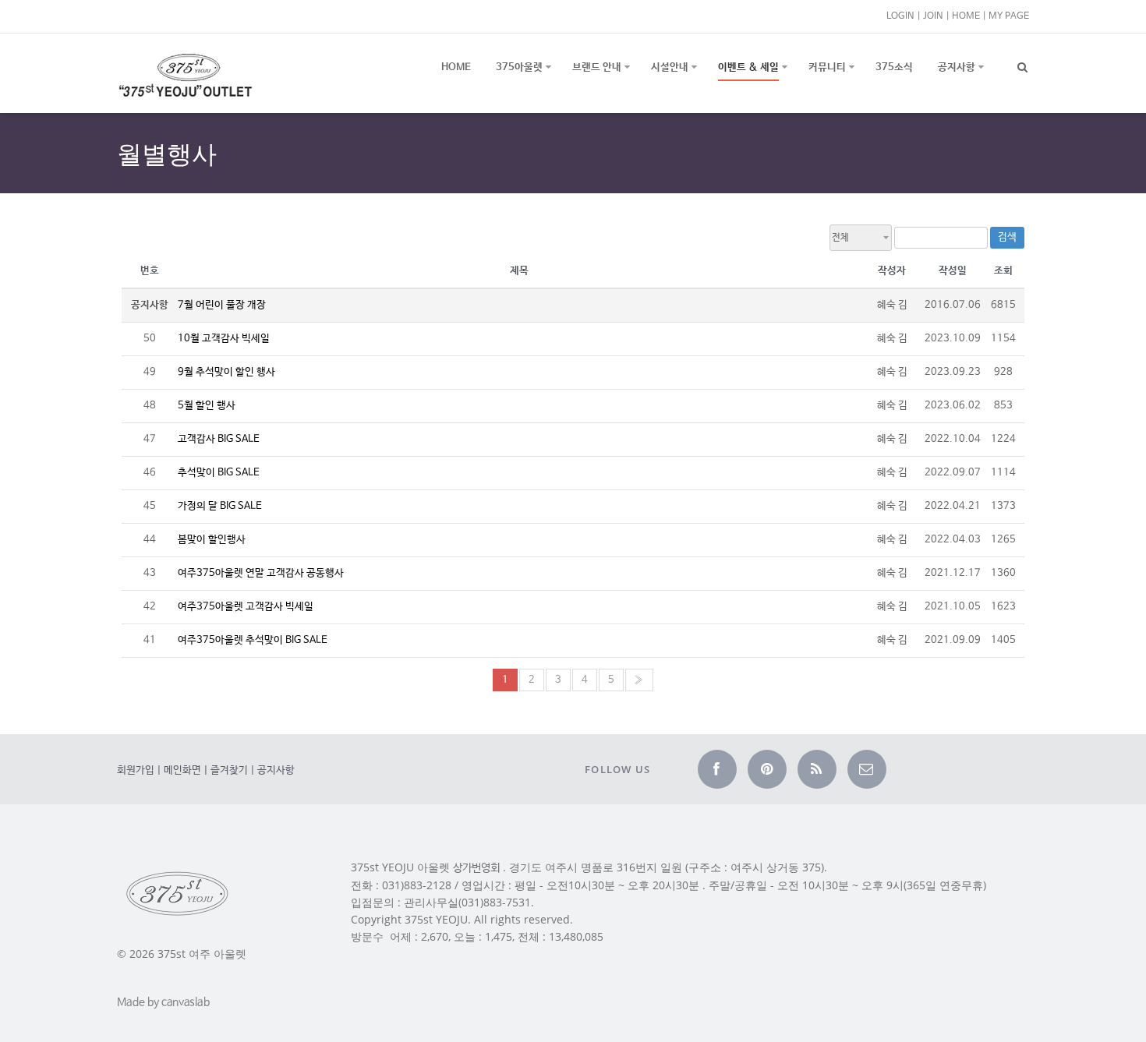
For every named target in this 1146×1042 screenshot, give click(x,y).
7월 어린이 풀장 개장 (222, 305)
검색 (1007, 237)
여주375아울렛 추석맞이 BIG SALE (252, 640)
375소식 (894, 67)
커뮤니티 (827, 67)
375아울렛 (519, 67)
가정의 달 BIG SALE (220, 506)
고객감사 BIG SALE (219, 439)
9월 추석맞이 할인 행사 (226, 372)
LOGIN (900, 16)
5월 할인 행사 (206, 406)
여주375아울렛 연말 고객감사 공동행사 (261, 573)
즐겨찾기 (229, 770)
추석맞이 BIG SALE (219, 473)
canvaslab (185, 1002)
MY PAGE (1009, 16)
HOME (966, 16)
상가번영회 (476, 868)
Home (456, 67)
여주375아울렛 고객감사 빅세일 (245, 607)
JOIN (933, 16)
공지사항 (956, 67)
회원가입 (135, 770)
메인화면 (182, 770)
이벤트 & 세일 (748, 67)
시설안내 (669, 67)
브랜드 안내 (596, 67)
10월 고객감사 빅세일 (224, 338)
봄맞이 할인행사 (212, 540)
